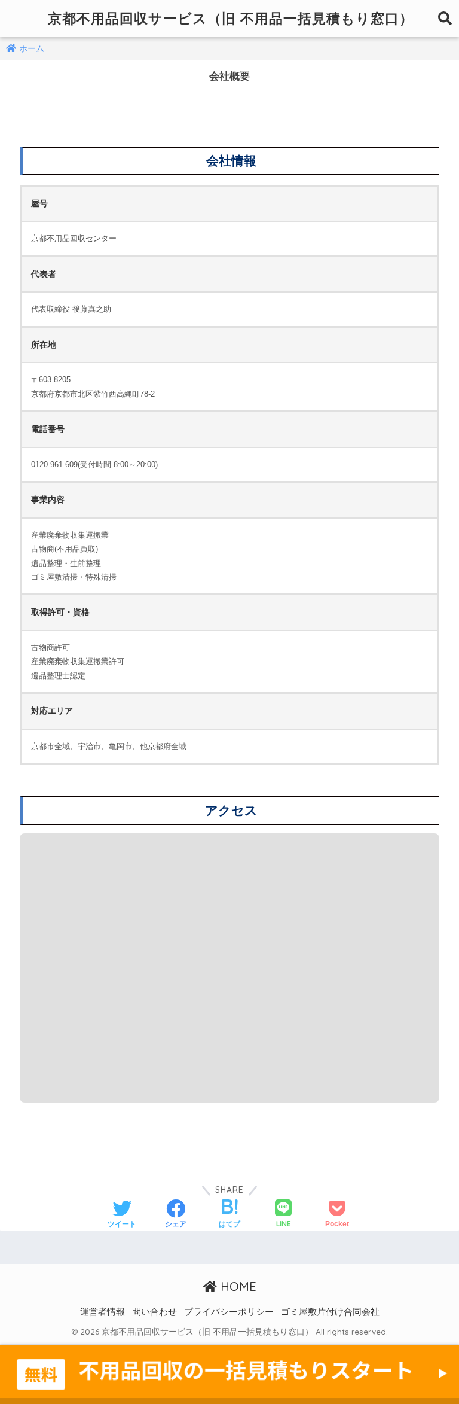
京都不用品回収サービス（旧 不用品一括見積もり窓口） (231, 18)
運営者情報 (102, 1312)
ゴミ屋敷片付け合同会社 (330, 1312)
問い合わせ (154, 1312)
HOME (236, 1286)
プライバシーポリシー (229, 1312)
